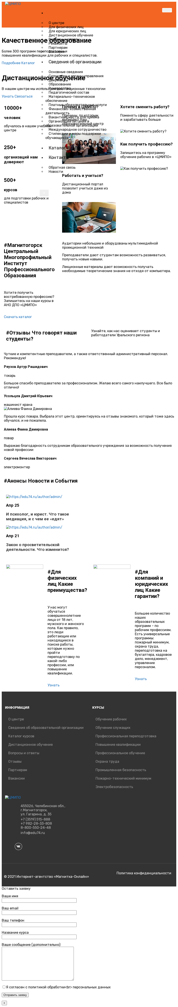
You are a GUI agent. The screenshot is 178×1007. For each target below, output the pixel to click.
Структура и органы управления (76, 76)
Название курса (15, 932)
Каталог (57, 147)
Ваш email (10, 908)
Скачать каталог (18, 317)
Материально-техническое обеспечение (70, 99)
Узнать (8, 96)
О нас (54, 12)
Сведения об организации (75, 61)
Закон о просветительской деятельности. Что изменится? (37, 547)
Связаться (24, 96)
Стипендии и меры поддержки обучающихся (73, 136)
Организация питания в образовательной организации (71, 123)
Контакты (59, 157)
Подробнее (11, 63)
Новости (56, 172)
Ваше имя (10, 896)
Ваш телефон (13, 920)
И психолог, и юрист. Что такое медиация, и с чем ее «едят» (37, 516)
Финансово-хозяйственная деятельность (70, 111)
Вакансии (57, 52)
